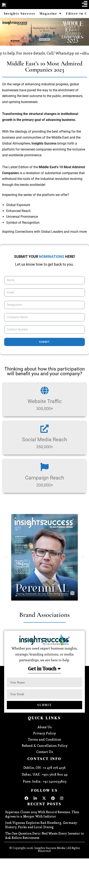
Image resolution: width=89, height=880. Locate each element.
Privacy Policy (44, 733)
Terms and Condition (44, 739)
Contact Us (44, 751)
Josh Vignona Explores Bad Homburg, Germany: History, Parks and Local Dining (41, 825)
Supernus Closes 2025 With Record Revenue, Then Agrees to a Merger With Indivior (42, 814)
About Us (44, 727)
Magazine (48, 13)
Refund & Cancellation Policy (44, 745)
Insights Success (19, 13)
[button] (84, 4)
